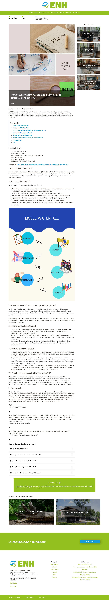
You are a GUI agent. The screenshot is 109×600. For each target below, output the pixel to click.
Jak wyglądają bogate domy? (78, 512)
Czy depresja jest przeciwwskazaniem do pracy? (89, 50)
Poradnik (54, 13)
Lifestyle (76, 13)
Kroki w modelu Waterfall (20, 128)
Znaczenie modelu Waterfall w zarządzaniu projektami (29, 130)
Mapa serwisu (30, 597)
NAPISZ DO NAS (90, 541)
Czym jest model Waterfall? (21, 125)
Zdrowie (68, 13)
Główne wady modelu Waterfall (22, 135)
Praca (62, 13)
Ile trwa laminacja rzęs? (85, 564)
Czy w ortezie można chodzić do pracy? (89, 34)
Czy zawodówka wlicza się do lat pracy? (89, 82)
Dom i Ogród (33, 13)
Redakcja (13, 583)
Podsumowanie (17, 140)
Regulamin (42, 597)
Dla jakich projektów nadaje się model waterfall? (28, 137)
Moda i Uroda (44, 13)
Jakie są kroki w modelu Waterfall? (20, 423)
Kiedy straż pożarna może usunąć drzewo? (31, 512)
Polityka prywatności (15, 597)
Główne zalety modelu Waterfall (22, 133)
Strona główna (13, 18)
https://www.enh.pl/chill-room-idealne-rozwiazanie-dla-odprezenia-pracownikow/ (43, 164)
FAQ (14, 142)
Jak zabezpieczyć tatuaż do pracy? (89, 66)
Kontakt (13, 586)
